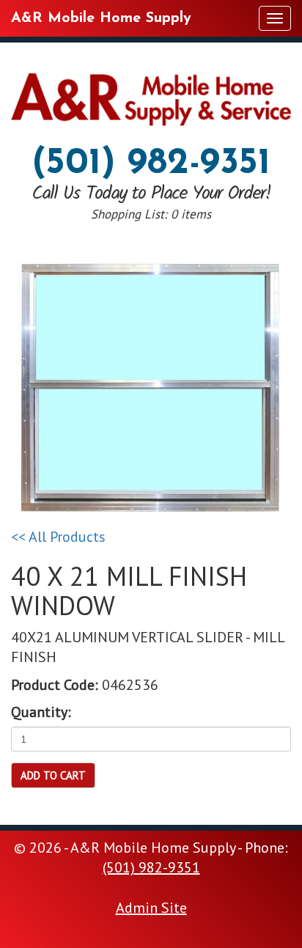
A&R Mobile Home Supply (101, 18)
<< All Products (58, 536)
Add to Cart (53, 775)
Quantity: (41, 711)
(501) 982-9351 (151, 164)
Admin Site (151, 907)
